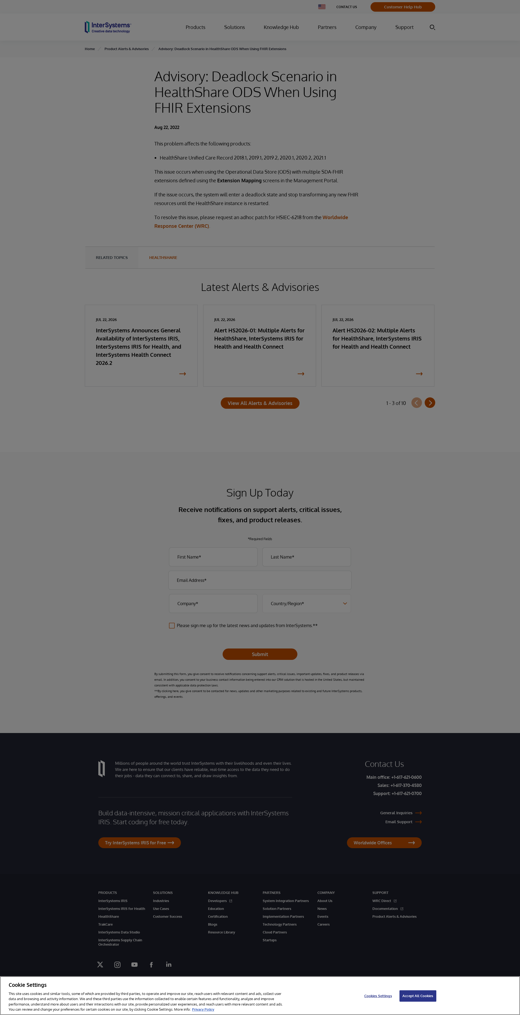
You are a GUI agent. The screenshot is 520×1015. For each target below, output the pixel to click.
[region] (260, 995)
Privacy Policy (203, 1009)
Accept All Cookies (417, 996)
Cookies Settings (378, 996)
